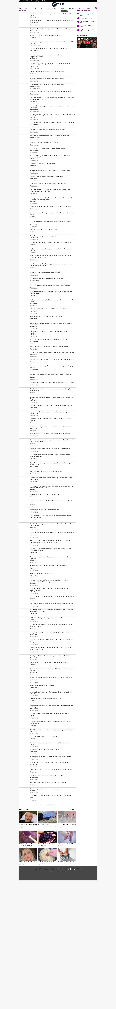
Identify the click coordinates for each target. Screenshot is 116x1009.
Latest (26, 8)
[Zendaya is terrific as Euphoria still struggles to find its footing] (24, 764)
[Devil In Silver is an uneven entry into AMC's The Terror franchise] (24, 757)
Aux (79, 8)
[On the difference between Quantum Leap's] (24, 325)
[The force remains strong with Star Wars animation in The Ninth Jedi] (24, 124)
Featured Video (82, 35)
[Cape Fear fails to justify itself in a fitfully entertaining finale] (24, 150)
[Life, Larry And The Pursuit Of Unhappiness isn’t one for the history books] (24, 376)
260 (51, 805)
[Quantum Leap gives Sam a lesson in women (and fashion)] (24, 664)
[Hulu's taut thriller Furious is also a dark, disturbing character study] (24, 207)
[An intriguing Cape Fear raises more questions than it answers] (24, 435)
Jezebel (30, 1)
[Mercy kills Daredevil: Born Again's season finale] (24, 751)
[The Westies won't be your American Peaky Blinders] (24, 280)
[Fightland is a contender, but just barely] (24, 165)
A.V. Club (25, 1)
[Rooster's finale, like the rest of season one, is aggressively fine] (24, 693)
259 (48, 805)
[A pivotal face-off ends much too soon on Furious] (24, 37)
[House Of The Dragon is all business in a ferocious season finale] (24, 92)
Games (62, 8)
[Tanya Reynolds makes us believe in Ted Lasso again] (24, 73)
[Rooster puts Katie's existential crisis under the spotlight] (24, 783)
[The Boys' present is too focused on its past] (24, 738)
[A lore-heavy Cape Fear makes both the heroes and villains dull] (24, 286)
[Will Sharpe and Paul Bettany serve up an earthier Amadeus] (24, 744)
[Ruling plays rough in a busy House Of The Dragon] (24, 318)
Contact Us (79, 869)
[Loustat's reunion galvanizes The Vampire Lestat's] (24, 428)
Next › (55, 805)
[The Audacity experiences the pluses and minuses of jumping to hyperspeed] (24, 559)
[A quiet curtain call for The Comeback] (24, 687)
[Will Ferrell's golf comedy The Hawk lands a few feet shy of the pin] (24, 244)
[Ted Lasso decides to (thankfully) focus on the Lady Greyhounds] (24, 30)
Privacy (73, 869)
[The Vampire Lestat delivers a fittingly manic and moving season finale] (24, 223)
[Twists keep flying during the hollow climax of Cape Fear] (24, 184)
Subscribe (71, 8)
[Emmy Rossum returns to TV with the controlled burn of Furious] (24, 171)
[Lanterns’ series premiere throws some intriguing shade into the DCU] (24, 43)
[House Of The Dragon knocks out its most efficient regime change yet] (24, 360)
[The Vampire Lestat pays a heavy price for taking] (24, 354)
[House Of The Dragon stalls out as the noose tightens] (24, 178)
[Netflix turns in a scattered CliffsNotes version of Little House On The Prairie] (24, 302)
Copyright (67, 869)
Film (48, 8)
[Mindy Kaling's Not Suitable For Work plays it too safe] (24, 472)
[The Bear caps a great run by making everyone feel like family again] (24, 384)
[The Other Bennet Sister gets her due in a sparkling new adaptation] (24, 731)
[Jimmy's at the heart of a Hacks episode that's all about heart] (24, 634)
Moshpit (44, 1)
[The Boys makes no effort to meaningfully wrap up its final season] (24, 657)
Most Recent (65, 10)
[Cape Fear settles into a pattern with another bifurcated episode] (24, 413)
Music (54, 8)
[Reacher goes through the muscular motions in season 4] (24, 79)
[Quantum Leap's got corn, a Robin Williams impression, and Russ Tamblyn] (24, 334)
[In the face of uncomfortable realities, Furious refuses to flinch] (24, 137)
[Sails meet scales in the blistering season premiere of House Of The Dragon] (24, 399)
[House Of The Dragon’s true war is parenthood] (24, 273)
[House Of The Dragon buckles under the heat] (24, 143)
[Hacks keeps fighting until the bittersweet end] (24, 510)
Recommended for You (84, 10)
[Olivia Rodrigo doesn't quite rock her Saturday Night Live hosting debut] (24, 798)
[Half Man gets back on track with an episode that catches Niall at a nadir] (24, 641)
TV (41, 8)
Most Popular (72, 10)
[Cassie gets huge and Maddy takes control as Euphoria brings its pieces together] (24, 679)
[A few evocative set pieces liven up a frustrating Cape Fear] (24, 341)
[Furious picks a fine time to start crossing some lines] (24, 86)
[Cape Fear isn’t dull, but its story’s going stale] (24, 237)
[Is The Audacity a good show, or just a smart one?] (24, 619)
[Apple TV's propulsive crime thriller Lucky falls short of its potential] (24, 250)
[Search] (20, 8)
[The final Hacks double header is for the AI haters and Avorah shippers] (24, 716)
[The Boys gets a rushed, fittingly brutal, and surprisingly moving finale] (24, 598)
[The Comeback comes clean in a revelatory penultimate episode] (24, 777)
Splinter (34, 1)
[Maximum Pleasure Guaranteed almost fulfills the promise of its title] (24, 604)
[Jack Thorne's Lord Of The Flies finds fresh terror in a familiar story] (24, 770)
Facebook (60, 869)
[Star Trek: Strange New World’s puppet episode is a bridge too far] (24, 15)
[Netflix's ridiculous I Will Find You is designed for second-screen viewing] (24, 421)
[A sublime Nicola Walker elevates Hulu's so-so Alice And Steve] (24, 449)
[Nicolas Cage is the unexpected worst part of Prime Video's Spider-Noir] (24, 567)
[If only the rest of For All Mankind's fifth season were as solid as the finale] (24, 503)
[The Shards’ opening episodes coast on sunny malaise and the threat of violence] (24, 108)
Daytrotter (39, 1)
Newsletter (87, 8)
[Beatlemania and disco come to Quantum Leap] (24, 495)
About (35, 869)
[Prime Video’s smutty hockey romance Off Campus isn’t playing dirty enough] (24, 671)
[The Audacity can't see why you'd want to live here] (24, 790)
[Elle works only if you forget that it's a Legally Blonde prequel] (24, 347)
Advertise (47, 869)
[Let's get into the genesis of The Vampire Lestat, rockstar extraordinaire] (24, 310)
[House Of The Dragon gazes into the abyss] (24, 231)
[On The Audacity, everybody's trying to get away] (24, 700)
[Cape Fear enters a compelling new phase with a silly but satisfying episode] (24, 368)
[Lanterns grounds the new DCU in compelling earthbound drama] (24, 50)
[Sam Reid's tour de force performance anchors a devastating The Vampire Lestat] (24, 391)
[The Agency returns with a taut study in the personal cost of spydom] (24, 407)
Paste (20, 1)
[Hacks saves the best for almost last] (24, 575)
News (34, 8)
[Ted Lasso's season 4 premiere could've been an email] (24, 130)
